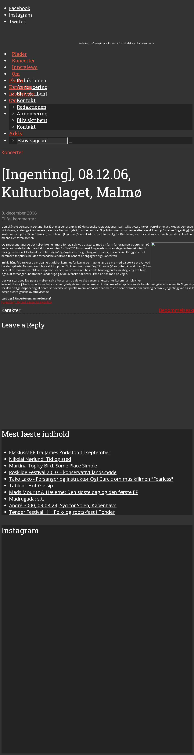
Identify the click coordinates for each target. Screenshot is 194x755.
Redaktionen (31, 107)
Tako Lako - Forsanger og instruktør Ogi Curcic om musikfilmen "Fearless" (91, 479)
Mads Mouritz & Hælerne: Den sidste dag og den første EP (73, 492)
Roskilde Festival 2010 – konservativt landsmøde (63, 472)
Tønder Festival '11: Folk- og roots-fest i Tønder (62, 512)
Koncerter (20, 87)
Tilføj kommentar (19, 219)
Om (13, 100)
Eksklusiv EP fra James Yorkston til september (59, 452)
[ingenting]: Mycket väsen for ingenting (27, 302)
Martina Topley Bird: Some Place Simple (53, 465)
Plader (16, 80)
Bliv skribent (32, 120)
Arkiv (16, 133)
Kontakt (26, 127)
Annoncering (32, 113)
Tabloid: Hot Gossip (31, 485)
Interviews (22, 93)
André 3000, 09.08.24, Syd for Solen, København (63, 505)
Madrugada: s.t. (26, 498)
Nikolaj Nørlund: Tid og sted (40, 459)
